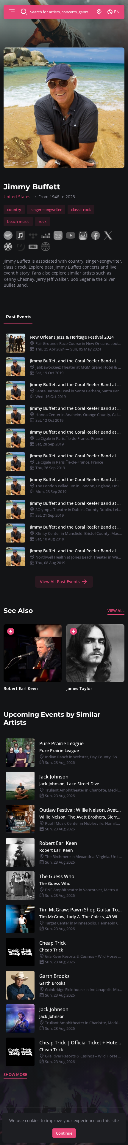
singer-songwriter (46, 209)
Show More (15, 1074)
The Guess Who (56, 876)
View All (115, 610)
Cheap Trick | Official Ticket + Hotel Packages (80, 1042)
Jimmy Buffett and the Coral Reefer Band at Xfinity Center (76, 527)
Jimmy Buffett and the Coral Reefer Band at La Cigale (76, 432)
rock (42, 221)
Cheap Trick (52, 943)
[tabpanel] (64, 459)
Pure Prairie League (61, 743)
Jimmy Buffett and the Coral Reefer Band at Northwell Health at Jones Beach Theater (76, 551)
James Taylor (79, 688)
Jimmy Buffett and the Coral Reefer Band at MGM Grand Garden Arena (76, 361)
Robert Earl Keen (21, 688)
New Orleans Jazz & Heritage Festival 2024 (72, 337)
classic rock (81, 209)
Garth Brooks (54, 976)
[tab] (19, 317)
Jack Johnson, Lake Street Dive (69, 783)
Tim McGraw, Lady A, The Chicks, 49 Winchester (80, 916)
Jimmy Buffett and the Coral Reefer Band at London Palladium (76, 479)
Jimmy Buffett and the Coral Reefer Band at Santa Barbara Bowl (76, 384)
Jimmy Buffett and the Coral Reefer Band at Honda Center (76, 408)
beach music (18, 221)
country (14, 209)
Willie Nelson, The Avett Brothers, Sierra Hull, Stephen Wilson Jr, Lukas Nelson (80, 817)
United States (17, 196)
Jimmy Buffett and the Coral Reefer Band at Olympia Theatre (76, 503)
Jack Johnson (53, 776)
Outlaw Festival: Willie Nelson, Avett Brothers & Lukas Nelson (80, 810)
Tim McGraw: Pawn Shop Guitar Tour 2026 (80, 909)
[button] (11, 11)
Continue (64, 1133)
